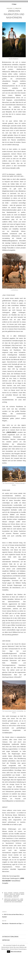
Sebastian (18, 8)
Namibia (6, 894)
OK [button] (8, 951)
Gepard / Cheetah (13, 892)
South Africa (8, 895)
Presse (18, 894)
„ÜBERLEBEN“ (11, 432)
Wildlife (16, 896)
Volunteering (8, 896)
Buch (5, 892)
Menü (14, 4)
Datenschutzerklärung (10, 936)
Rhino (22, 894)
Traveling (16, 895)
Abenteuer (7, 899)
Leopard (21, 892)
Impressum (6, 940)
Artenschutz (15, 899)
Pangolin (12, 894)
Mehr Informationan (16, 951)
